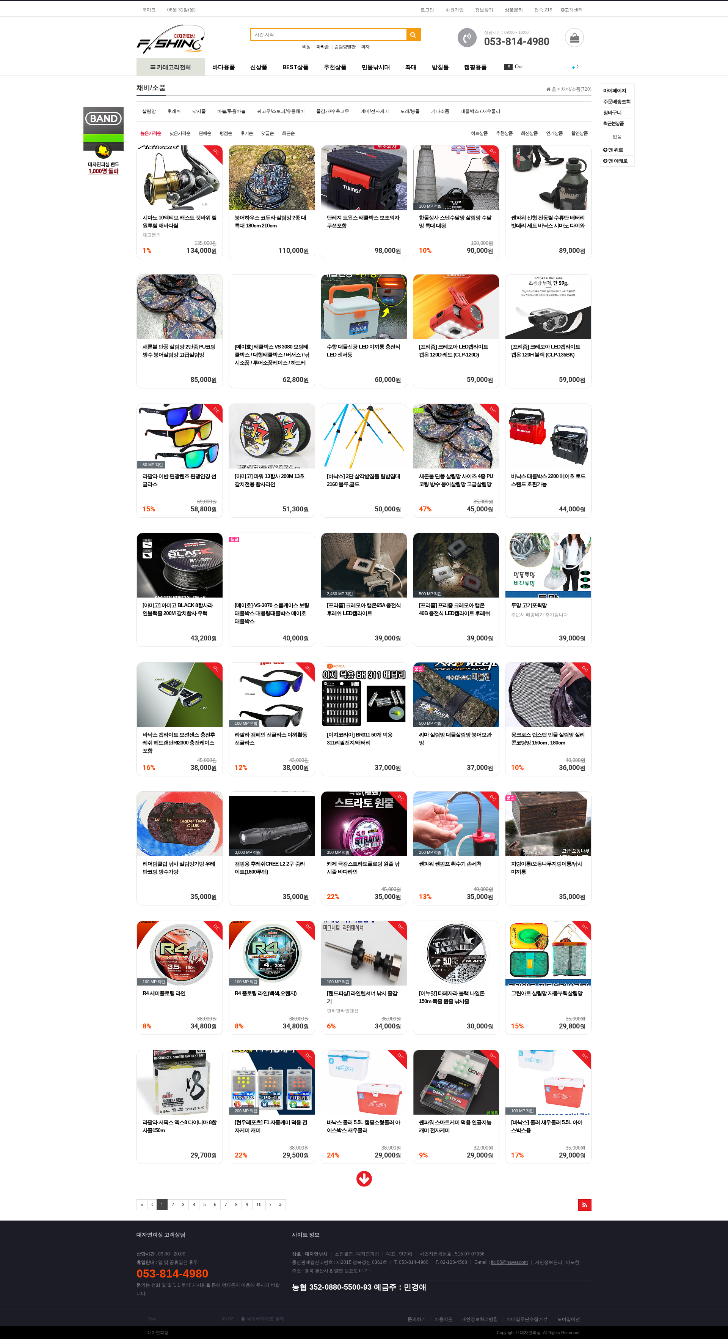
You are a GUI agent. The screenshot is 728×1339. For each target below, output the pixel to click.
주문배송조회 (617, 101)
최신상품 (529, 133)
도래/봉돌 (410, 111)
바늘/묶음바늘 (231, 111)
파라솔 (322, 46)
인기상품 (554, 133)
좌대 (411, 67)
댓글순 (267, 133)
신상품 (258, 67)
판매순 (205, 133)
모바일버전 (568, 1319)
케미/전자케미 (375, 111)
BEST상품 (295, 67)
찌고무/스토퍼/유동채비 (281, 111)
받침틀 (440, 67)
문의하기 (417, 1319)
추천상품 (335, 67)
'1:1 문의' (182, 1285)
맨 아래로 (617, 161)
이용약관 (444, 1319)
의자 (365, 46)
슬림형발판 (344, 46)
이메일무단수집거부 (527, 1319)
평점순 (226, 133)
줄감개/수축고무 (332, 111)
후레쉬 (174, 111)
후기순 (246, 133)
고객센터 (574, 10)
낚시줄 (199, 111)
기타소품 (440, 111)
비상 (306, 46)
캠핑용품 (475, 67)
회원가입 (455, 10)
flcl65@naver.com (509, 1262)
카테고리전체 (173, 67)
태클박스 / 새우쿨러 (480, 111)
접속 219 (543, 10)
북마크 (149, 10)
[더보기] (364, 1183)
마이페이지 (614, 90)
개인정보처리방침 (479, 1319)
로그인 (427, 10)
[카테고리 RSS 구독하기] (585, 1205)
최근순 (288, 133)
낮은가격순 (179, 133)
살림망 (149, 111)
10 (259, 1204)
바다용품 (223, 67)
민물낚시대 (376, 67)
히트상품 (479, 133)
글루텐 (522, 66)
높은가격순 (150, 133)
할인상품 (579, 133)
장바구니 (612, 112)
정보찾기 (484, 10)
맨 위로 (615, 150)
